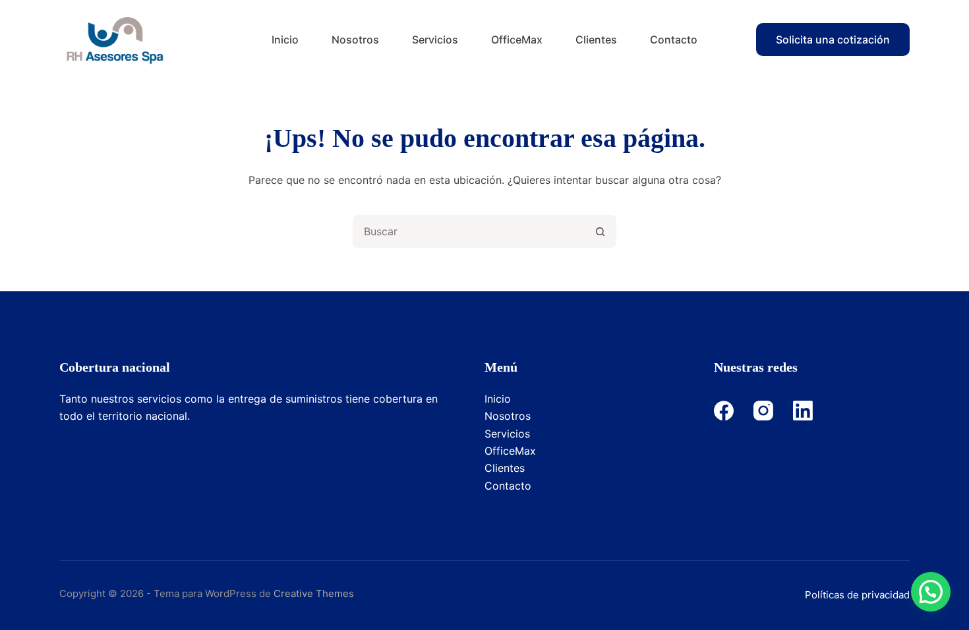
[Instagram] (763, 410)
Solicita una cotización (833, 39)
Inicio (285, 39)
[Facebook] (724, 410)
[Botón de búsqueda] (600, 231)
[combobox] (469, 231)
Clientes (596, 39)
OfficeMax (517, 39)
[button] (931, 592)
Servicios (435, 39)
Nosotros (355, 39)
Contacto (673, 39)
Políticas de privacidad (857, 594)
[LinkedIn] (803, 410)
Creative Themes (314, 593)
